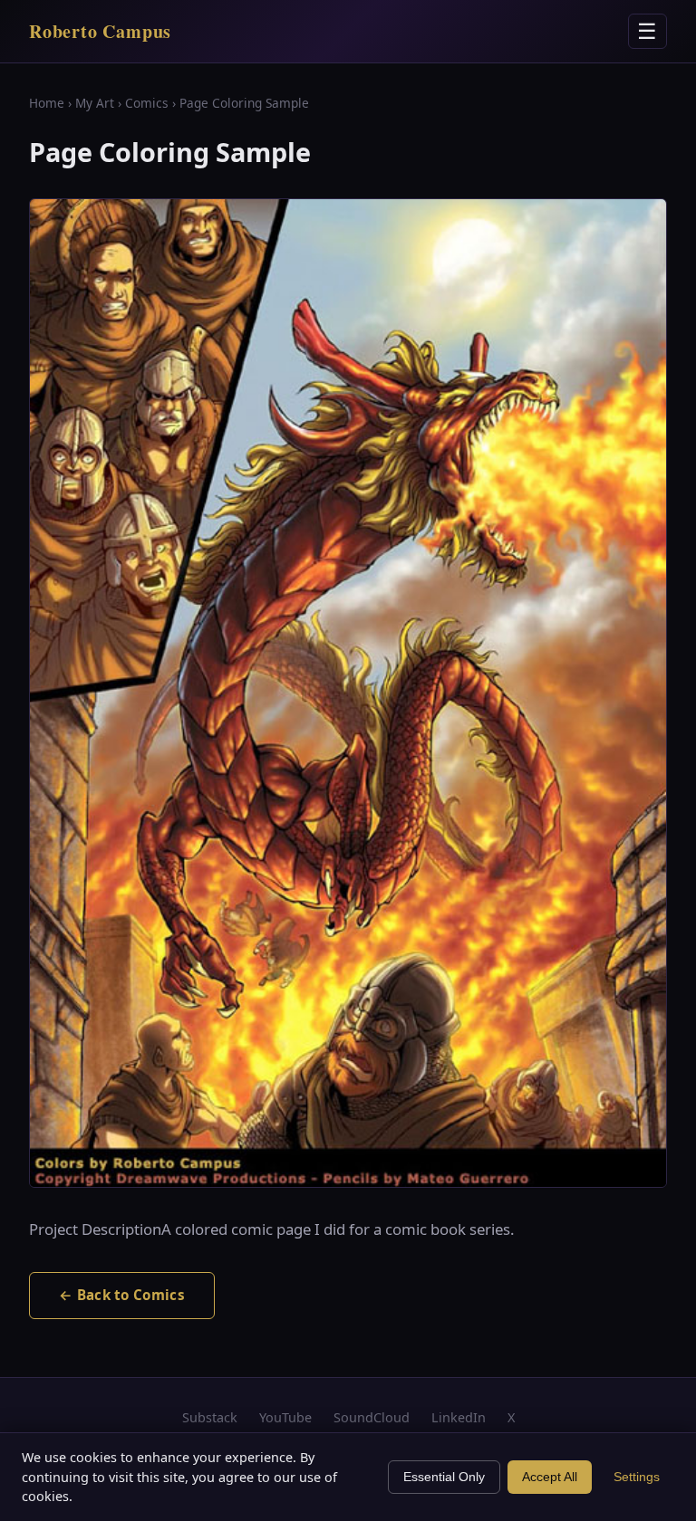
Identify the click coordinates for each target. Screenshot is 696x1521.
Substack (209, 1417)
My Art (94, 102)
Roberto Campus (100, 31)
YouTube (285, 1417)
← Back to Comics (122, 1295)
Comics (147, 102)
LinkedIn (458, 1417)
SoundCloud (372, 1417)
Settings (637, 1477)
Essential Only (444, 1477)
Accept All (549, 1477)
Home (46, 102)
